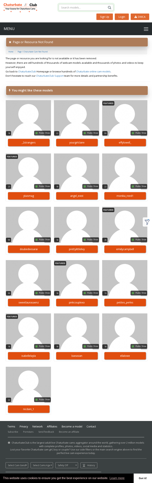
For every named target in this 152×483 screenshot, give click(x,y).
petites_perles (125, 302)
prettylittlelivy (77, 249)
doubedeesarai (29, 249)
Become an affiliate (69, 431)
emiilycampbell (125, 249)
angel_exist (76, 196)
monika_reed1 (125, 196)
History (91, 465)
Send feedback (46, 431)
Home (10, 51)
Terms (11, 426)
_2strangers (29, 142)
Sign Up (104, 17)
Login (121, 17)
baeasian (77, 355)
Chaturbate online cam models (93, 71)
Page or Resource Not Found (32, 42)
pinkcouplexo (77, 302)
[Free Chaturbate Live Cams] (18, 7)
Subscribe (13, 431)
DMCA (141, 17)
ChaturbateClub (27, 71)
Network (37, 426)
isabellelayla (29, 355)
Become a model (72, 426)
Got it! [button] (143, 478)
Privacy (23, 426)
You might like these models (31, 90)
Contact (91, 426)
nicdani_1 (28, 409)
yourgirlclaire (77, 142)
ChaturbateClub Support (50, 75)
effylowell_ (125, 142)
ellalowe (125, 355)
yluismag (28, 196)
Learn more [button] (117, 478)
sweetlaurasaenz (29, 302)
